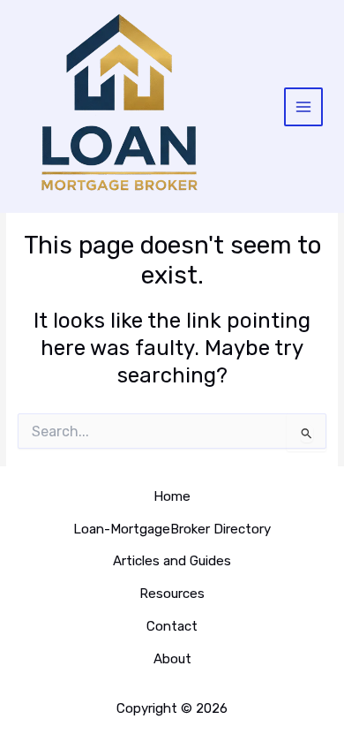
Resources (172, 593)
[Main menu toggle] (303, 106)
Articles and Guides (172, 561)
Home (172, 496)
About (172, 659)
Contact (172, 626)
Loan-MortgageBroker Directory (172, 529)
